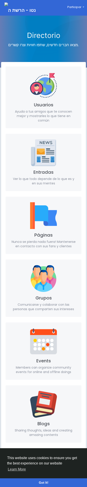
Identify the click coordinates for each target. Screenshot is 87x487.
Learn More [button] (17, 469)
